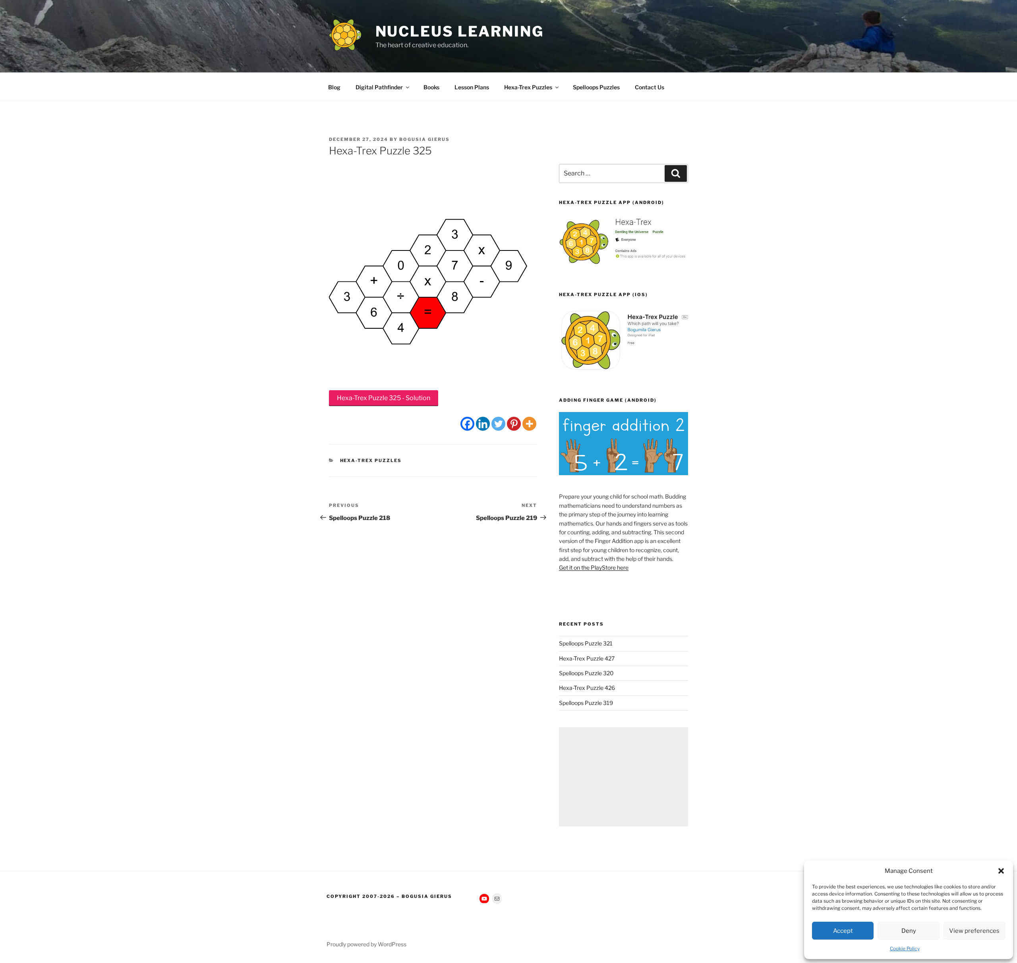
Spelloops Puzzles (596, 87)
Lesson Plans (471, 87)
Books (431, 87)
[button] (1001, 871)
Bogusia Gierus (424, 139)
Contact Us (649, 87)
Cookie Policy (905, 948)
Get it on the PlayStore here (593, 567)
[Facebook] (467, 424)
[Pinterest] (514, 424)
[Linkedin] (483, 424)
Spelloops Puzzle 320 (586, 673)
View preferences (974, 930)
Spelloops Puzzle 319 (586, 702)
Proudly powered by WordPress (366, 944)
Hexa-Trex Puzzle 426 (587, 687)
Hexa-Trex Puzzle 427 (587, 658)
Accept (843, 930)
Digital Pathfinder (379, 87)
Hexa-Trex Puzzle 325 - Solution (383, 398)
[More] (529, 424)
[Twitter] (498, 424)
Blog (334, 87)
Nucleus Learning (459, 31)
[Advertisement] (623, 776)
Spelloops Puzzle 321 (586, 643)
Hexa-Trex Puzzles (528, 87)
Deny (908, 930)
